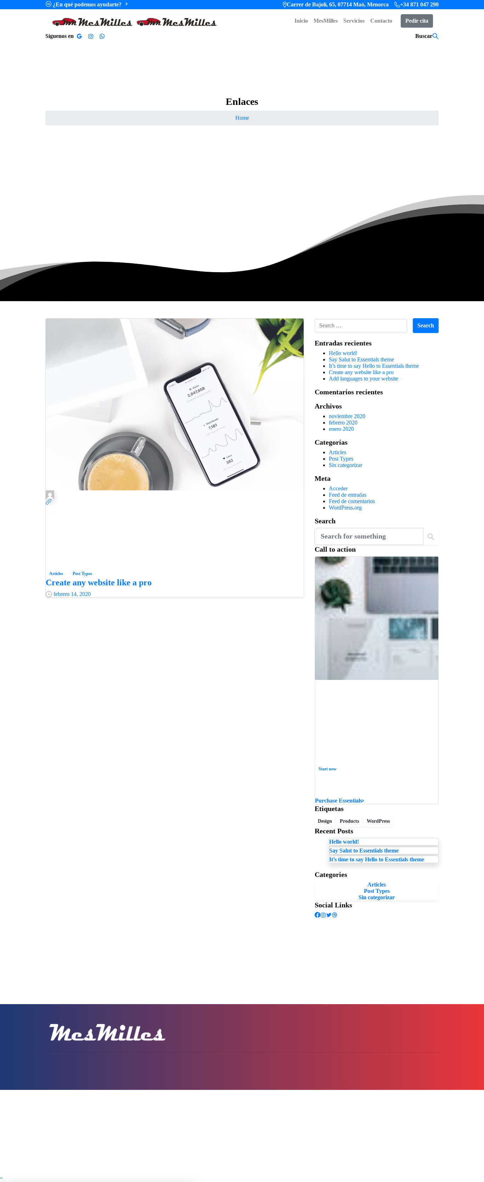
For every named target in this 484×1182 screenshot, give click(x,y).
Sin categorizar (345, 465)
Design (325, 821)
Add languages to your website (363, 379)
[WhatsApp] (102, 36)
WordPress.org (345, 508)
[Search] (435, 36)
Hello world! (343, 353)
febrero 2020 (343, 423)
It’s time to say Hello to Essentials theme (374, 366)
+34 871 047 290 (419, 4)
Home (242, 118)
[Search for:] (361, 325)
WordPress (378, 821)
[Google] (79, 36)
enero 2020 (341, 429)
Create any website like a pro (99, 582)
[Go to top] (1, 1179)
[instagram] (90, 36)
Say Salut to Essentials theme (361, 359)
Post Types (341, 459)
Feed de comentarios (352, 501)
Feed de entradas (347, 495)
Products (349, 821)
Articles (337, 452)
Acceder (338, 488)
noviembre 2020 (347, 416)
